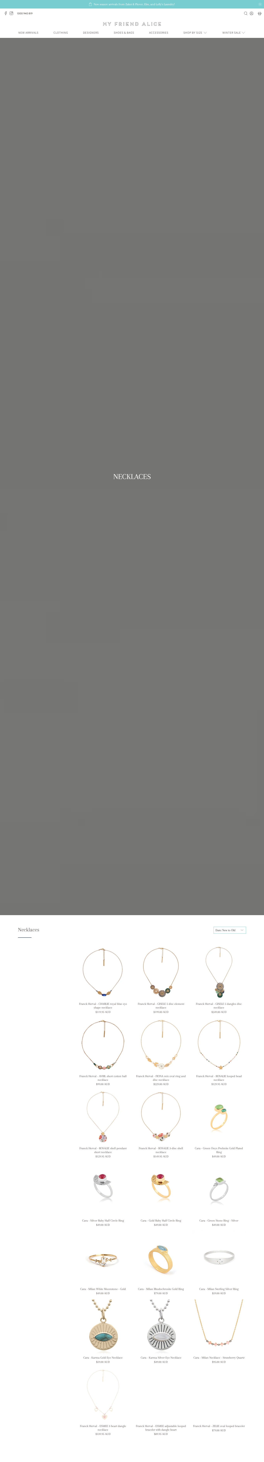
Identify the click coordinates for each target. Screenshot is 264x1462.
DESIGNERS (91, 32)
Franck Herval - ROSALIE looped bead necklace (219, 1078)
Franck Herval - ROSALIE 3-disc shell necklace (161, 1150)
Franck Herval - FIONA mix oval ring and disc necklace (161, 1078)
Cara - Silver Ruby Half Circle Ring (103, 1220)
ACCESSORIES (158, 32)
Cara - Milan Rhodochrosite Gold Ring (161, 1289)
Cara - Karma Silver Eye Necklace (161, 1357)
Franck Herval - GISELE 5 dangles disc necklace (219, 1005)
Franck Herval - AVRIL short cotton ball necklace (103, 1078)
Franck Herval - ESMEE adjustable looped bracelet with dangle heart (161, 1427)
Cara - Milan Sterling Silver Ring (218, 1289)
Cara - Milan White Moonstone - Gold (103, 1289)
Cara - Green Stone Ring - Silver (218, 1220)
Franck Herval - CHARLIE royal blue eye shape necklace (103, 1005)
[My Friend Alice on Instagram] (12, 14)
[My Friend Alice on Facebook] (6, 14)
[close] (260, 4)
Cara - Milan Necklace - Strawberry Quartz (218, 1357)
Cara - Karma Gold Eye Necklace (103, 1357)
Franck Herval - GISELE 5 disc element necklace (161, 1005)
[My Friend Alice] (132, 24)
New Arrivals (28, 32)
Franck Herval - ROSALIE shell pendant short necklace (103, 1150)
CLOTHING (61, 32)
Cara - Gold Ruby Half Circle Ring (161, 1220)
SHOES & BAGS (124, 32)
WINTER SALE (231, 32)
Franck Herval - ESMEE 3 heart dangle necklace (103, 1427)
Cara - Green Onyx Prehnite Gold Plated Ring (219, 1150)
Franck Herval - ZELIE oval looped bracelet (219, 1426)
